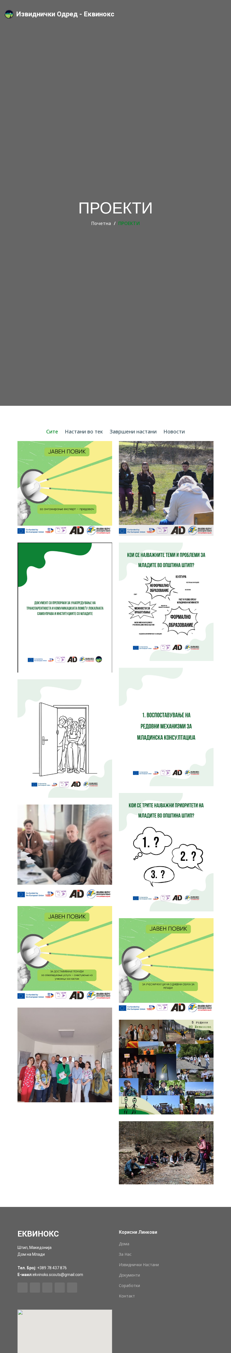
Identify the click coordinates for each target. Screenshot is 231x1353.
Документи (129, 1275)
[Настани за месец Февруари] (56, 1114)
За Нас (125, 1254)
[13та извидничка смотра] (56, 1141)
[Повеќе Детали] (170, 1068)
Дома (124, 1244)
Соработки (129, 1286)
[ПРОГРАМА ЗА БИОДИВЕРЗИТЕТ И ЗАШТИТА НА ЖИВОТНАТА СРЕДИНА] (158, 1153)
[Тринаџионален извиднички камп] (56, 1127)
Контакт (127, 1296)
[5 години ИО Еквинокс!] (158, 1067)
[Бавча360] (56, 1055)
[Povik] (56, 489)
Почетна (101, 223)
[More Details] (68, 489)
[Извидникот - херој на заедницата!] (56, 1154)
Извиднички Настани (139, 1265)
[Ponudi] (158, 489)
